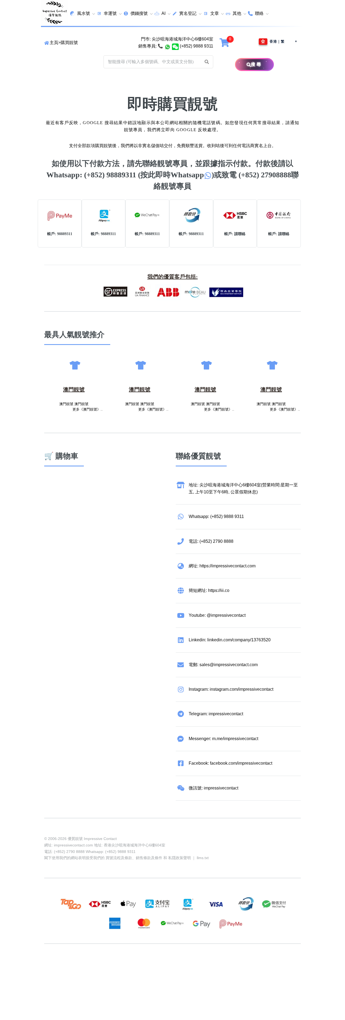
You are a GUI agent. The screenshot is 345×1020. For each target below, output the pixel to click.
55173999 (95, 964)
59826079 (156, 964)
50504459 (197, 964)
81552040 (136, 964)
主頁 (54, 42)
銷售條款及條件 (149, 858)
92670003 (74, 964)
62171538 (54, 964)
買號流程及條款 (119, 858)
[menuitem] (82, 13)
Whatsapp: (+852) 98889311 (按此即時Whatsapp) (130, 175)
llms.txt (203, 858)
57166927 (115, 964)
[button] (207, 62)
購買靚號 (69, 42)
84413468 (177, 964)
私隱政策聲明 (179, 858)
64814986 (217, 964)
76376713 (238, 964)
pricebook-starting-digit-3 (93, 971)
